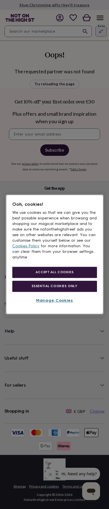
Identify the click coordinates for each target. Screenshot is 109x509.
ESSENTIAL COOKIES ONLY (54, 286)
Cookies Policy (25, 246)
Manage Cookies (54, 300)
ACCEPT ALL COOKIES (54, 272)
